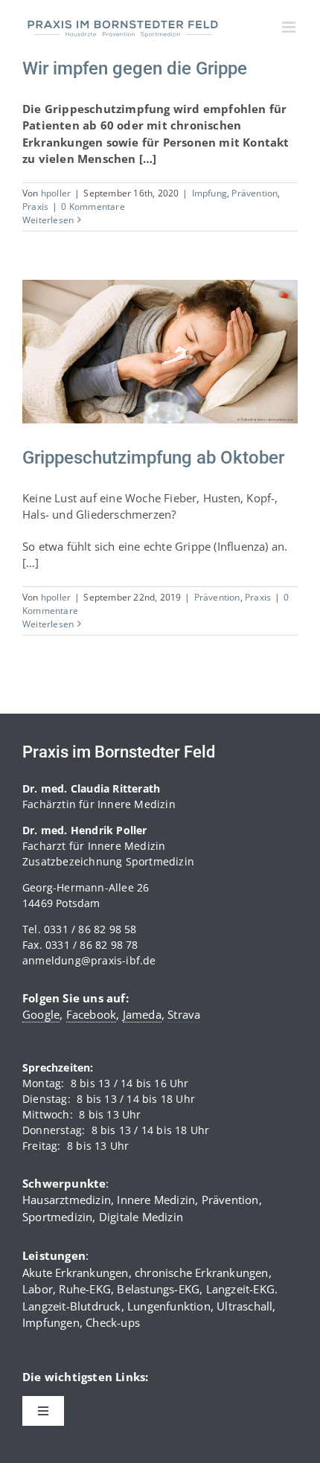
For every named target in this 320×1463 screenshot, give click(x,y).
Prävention (254, 193)
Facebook (91, 1014)
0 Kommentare (92, 206)
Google (41, 1014)
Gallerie (178, 337)
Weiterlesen (48, 220)
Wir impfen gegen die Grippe (134, 68)
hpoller (56, 193)
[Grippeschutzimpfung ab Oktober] (160, 351)
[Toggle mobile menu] (290, 27)
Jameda (142, 1014)
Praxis (35, 206)
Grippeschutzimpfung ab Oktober (141, 337)
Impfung (209, 193)
